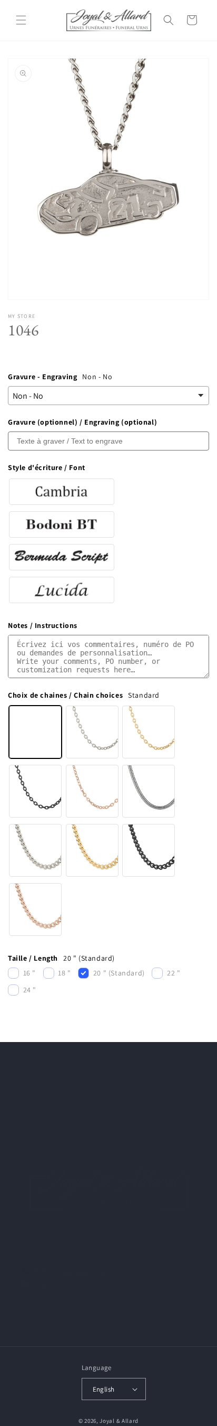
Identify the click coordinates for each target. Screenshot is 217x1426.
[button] (21, 20)
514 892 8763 (85, 1270)
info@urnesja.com (65, 1284)
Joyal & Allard (119, 1420)
